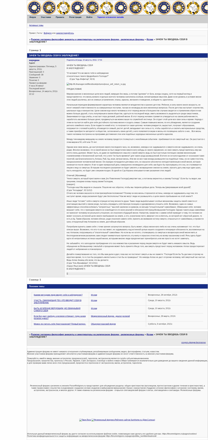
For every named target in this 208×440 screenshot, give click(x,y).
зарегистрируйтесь (65, 33)
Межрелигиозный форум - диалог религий (110, 316)
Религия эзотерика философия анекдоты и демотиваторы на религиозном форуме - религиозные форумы (87, 39)
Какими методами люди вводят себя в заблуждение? (58, 295)
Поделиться (72, 60)
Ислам (150, 39)
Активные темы (36, 25)
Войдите (48, 33)
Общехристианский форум (103, 324)
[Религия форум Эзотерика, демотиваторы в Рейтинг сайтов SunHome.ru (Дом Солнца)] (123, 420)
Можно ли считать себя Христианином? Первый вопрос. (60, 324)
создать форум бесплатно (193, 342)
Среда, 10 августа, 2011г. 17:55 (89, 60)
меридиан (34, 60)
